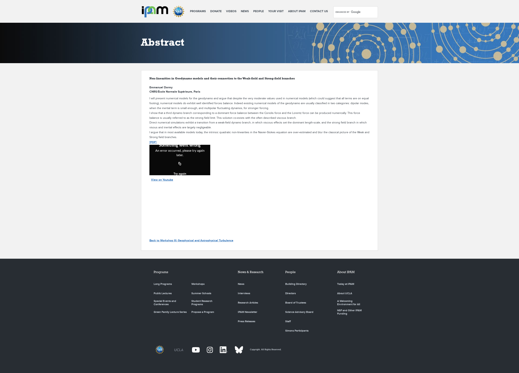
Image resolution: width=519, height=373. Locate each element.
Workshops (198, 284)
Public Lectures (163, 293)
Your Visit (276, 11)
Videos (231, 11)
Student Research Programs (201, 302)
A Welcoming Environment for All (348, 302)
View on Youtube (162, 180)
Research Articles (248, 302)
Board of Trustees (295, 302)
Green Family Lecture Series (170, 312)
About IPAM (297, 11)
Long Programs (163, 284)
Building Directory (296, 284)
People (258, 11)
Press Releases (246, 321)
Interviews (244, 293)
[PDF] (153, 142)
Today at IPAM (345, 284)
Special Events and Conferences (165, 302)
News (245, 11)
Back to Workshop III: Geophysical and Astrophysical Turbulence (191, 240)
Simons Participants (297, 330)
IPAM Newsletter (247, 312)
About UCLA (344, 293)
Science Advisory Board (299, 312)
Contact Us (319, 11)
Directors (290, 293)
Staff (288, 321)
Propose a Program (202, 312)
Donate (216, 11)
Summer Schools (201, 293)
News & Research (250, 272)
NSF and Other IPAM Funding (349, 312)
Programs (198, 11)
